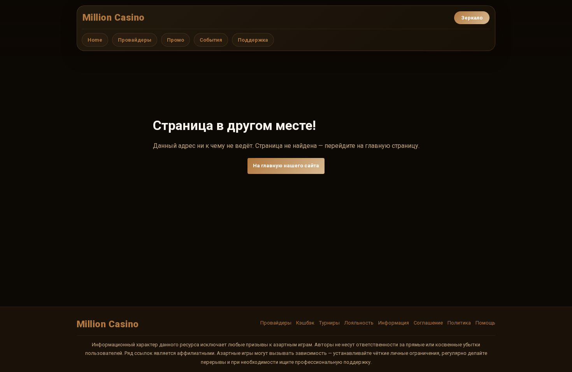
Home (95, 40)
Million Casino (113, 17)
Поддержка (253, 40)
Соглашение (428, 323)
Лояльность (359, 323)
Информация (393, 323)
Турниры (329, 323)
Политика (459, 323)
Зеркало (472, 18)
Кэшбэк (305, 323)
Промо (175, 40)
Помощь (485, 323)
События (211, 40)
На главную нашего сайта (286, 165)
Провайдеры (134, 40)
